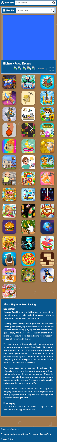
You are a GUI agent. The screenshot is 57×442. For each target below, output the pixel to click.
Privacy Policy (7, 439)
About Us (5, 429)
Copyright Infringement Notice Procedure (19, 434)
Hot (12, 2)
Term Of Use (45, 434)
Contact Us (15, 429)
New (7, 2)
